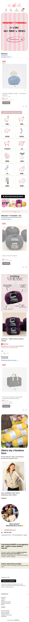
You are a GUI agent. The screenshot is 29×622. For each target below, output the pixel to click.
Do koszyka (6, 102)
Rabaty (2, 604)
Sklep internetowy (13, 620)
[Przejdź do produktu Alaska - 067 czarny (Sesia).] (14, 238)
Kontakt (3, 600)
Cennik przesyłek (5, 613)
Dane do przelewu (5, 610)
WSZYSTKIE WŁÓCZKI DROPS (14, 196)
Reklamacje (3, 616)
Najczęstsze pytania (6, 601)
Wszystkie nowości (5, 56)
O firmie (3, 599)
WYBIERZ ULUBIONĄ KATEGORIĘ (12, 112)
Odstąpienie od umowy (6, 615)
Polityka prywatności (6, 603)
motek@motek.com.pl (10, 530)
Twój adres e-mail (5, 577)
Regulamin (3, 597)
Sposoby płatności (5, 612)
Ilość (2, 351)
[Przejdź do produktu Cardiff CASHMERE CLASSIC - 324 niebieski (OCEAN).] (14, 76)
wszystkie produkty (6, 219)
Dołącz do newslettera (9, 581)
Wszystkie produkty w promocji (8, 360)
